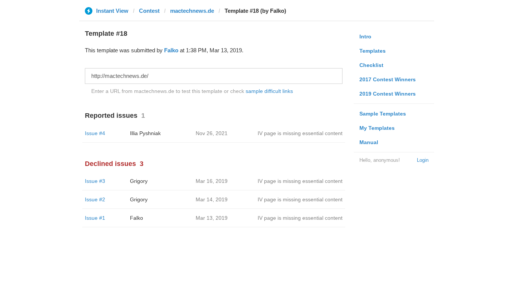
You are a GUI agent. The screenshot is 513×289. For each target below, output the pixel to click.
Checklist (371, 65)
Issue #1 (95, 218)
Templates (372, 51)
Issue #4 (95, 133)
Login (423, 160)
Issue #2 (95, 199)
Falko (171, 50)
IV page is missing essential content (300, 133)
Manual (368, 142)
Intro (365, 36)
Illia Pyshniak (145, 133)
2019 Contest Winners (387, 94)
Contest (149, 11)
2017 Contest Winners (387, 79)
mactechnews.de (192, 11)
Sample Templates (382, 114)
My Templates (377, 128)
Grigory (139, 181)
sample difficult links (269, 91)
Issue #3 (95, 181)
